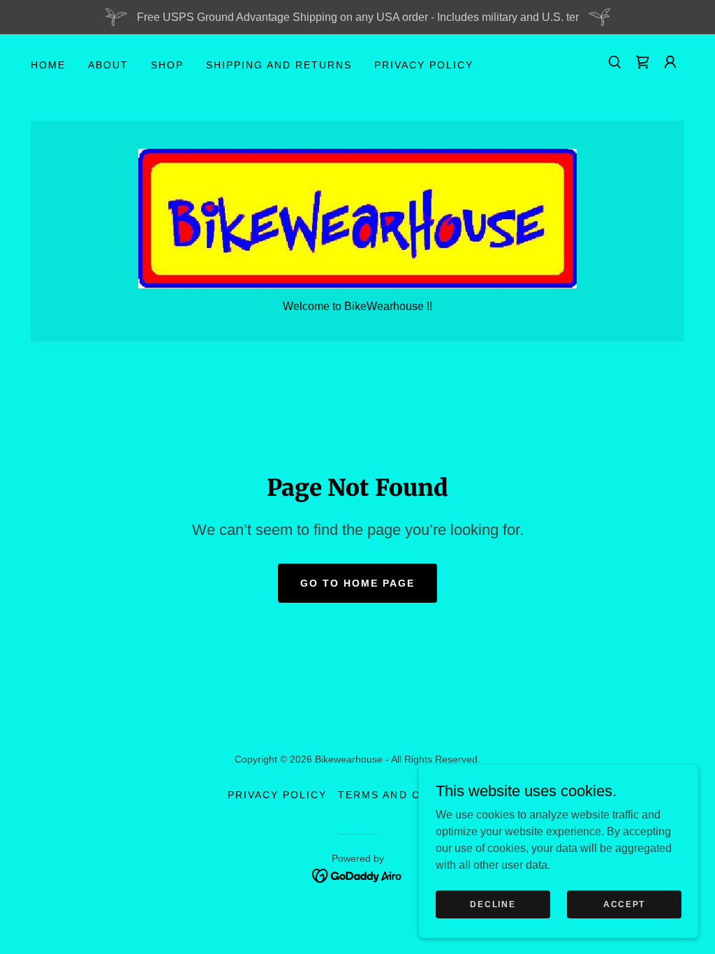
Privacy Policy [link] (423, 65)
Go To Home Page (357, 583)
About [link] (108, 65)
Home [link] (48, 65)
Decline (492, 904)
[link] (642, 62)
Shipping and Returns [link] (279, 65)
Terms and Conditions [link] (412, 794)
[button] (670, 62)
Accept (624, 904)
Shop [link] (167, 65)
